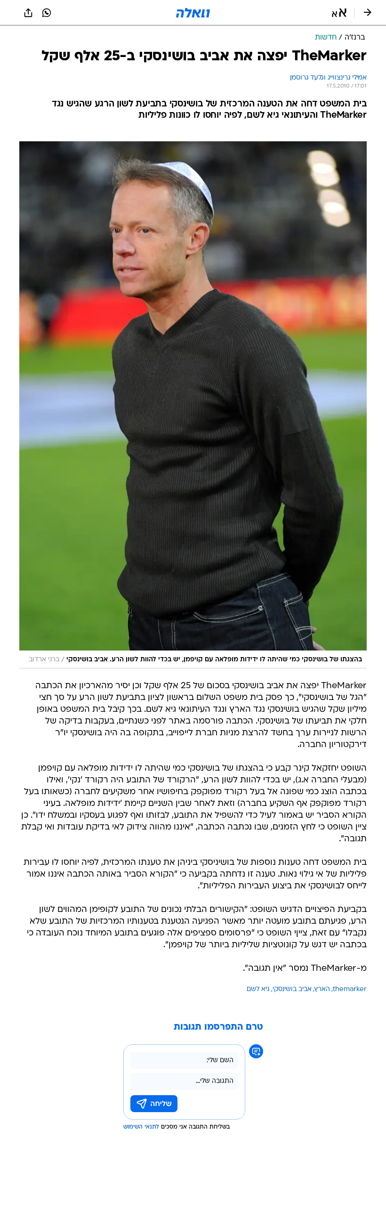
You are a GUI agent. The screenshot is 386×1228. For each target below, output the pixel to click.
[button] (339, 12)
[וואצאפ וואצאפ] (46, 12)
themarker (350, 989)
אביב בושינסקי (292, 989)
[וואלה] (193, 12)
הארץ (322, 989)
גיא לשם (258, 989)
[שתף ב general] (28, 13)
